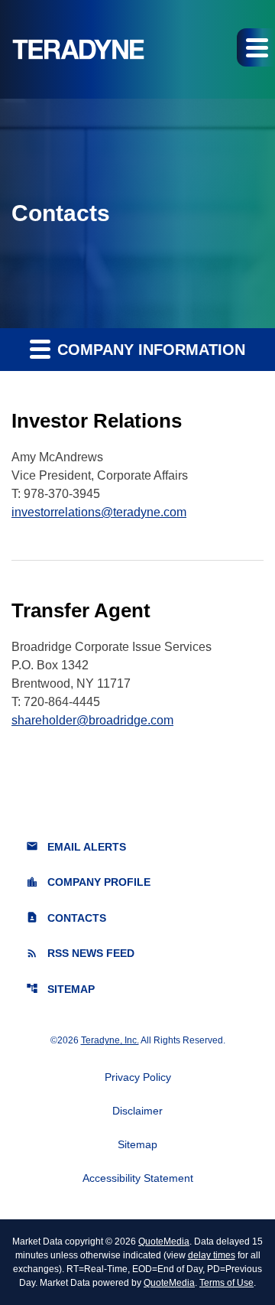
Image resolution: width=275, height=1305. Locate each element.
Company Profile (88, 882)
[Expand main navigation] (256, 47)
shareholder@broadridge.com (92, 720)
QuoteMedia (163, 1241)
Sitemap (60, 988)
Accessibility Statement (137, 1178)
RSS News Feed (80, 953)
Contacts (66, 917)
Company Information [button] (149, 349)
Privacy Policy (138, 1077)
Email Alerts (76, 846)
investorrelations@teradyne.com (98, 512)
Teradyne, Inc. (110, 1040)
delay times (211, 1255)
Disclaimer (137, 1111)
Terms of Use (226, 1282)
